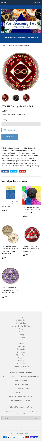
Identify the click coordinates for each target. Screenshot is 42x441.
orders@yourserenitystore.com (20, 396)
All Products (21, 338)
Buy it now (10, 137)
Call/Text (21, 400)
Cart (39, 2)
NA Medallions (21, 323)
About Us (21, 346)
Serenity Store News (21, 367)
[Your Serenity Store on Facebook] (21, 428)
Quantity (4, 120)
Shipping (4, 114)
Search (21, 343)
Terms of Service (21, 364)
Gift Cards (21, 352)
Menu (6, 2)
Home (3, 45)
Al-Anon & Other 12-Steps (21, 326)
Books (21, 332)
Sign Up (36, 418)
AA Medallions (21, 320)
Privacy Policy (21, 355)
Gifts (21, 329)
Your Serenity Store (22, 433)
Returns (21, 361)
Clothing (21, 335)
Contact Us (21, 349)
